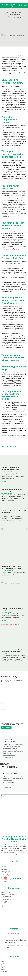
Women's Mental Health (15, 18)
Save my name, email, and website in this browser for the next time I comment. (12, 724)
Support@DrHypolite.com (11, 933)
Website (3, 715)
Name (3, 703)
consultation (22, 439)
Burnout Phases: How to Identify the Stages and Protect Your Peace (13, 650)
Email (3, 709)
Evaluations (21, 402)
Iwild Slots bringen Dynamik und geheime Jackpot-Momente (11, 490)
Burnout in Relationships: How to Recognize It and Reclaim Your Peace (13, 609)
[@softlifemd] (5, 878)
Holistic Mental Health (15, 14)
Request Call (8, 787)
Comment (4, 684)
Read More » (4, 481)
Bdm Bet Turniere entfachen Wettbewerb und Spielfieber (10, 468)
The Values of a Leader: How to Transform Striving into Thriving (11, 567)
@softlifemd (15, 878)
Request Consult (9, 757)
